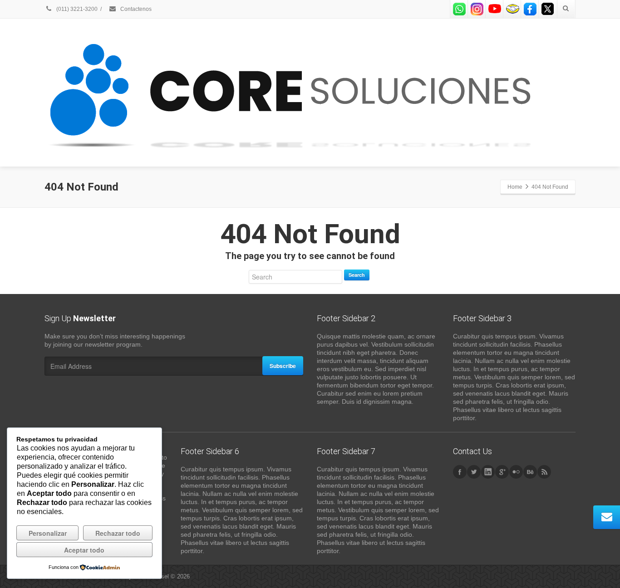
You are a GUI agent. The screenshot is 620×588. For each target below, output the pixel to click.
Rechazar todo (117, 533)
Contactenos (135, 9)
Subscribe (283, 366)
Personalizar (48, 533)
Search (357, 274)
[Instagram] (477, 9)
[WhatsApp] (459, 9)
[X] (548, 9)
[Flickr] (516, 472)
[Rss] (544, 472)
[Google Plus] (502, 472)
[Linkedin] (488, 472)
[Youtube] (495, 9)
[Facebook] (530, 9)
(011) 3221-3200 (76, 9)
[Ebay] (512, 9)
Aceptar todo (84, 549)
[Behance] (530, 472)
